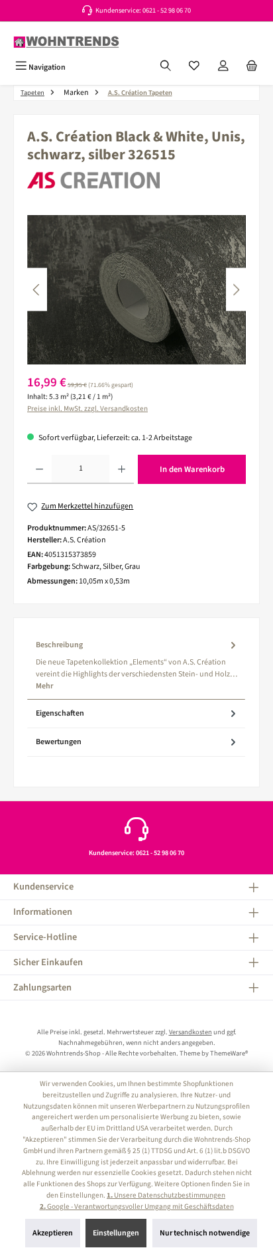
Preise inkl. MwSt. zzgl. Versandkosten (87, 409)
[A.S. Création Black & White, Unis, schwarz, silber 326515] (136, 289)
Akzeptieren (52, 1233)
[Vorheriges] (37, 289)
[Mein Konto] (223, 67)
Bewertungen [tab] (59, 741)
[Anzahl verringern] (39, 469)
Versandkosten (190, 1032)
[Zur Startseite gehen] (66, 42)
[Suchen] (165, 67)
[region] (136, 289)
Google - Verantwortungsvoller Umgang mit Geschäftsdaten (137, 1207)
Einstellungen (116, 1233)
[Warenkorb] (251, 67)
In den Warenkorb (192, 469)
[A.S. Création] (136, 180)
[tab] (136, 665)
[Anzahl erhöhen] (121, 469)
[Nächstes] (236, 289)
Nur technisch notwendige (205, 1233)
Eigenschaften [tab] (60, 713)
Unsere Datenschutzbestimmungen (166, 1195)
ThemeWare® (229, 1053)
